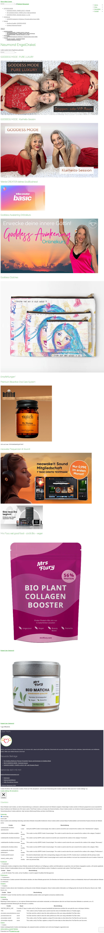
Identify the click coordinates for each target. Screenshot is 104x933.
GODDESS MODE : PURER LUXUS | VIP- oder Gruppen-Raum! (21, 765)
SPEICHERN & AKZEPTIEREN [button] (9, 929)
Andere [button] (3, 922)
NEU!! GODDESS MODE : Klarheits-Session (16, 763)
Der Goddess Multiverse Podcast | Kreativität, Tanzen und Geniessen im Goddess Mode (27, 761)
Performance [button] (4, 875)
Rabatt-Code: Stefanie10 (7, 650)
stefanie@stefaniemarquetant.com (10, 774)
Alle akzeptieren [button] (14, 791)
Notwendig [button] (3, 814)
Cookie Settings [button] (5, 791)
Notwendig (5, 816)
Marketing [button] (3, 897)
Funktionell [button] (4, 861)
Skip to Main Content (6, 1)
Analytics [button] (3, 883)
